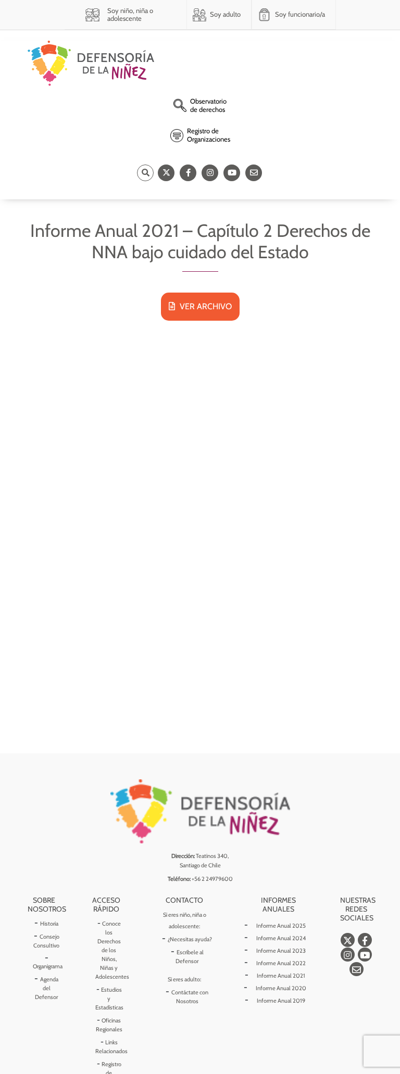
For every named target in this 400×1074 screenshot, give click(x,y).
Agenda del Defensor (46, 988)
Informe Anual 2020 (281, 988)
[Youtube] (231, 173)
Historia (49, 923)
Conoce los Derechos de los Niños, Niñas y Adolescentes (112, 950)
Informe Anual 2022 (281, 963)
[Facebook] (188, 173)
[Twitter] (166, 173)
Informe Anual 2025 (281, 925)
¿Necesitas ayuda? (190, 939)
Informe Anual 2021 (281, 975)
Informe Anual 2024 (281, 938)
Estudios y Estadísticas (109, 998)
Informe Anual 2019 (281, 1000)
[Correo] (253, 173)
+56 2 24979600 (212, 878)
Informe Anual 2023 (281, 950)
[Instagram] (210, 173)
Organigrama (48, 966)
